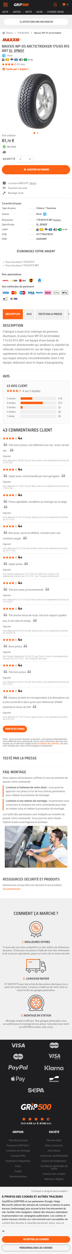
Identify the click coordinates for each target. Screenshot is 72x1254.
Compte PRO (18, 1155)
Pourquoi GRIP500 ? (18, 1145)
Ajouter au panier (38, 169)
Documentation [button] (11, 889)
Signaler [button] (7, 456)
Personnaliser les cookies (36, 1248)
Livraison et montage (18, 1150)
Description (13, 314)
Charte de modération (54, 1161)
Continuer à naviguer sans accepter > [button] (49, 1191)
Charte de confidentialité (54, 1155)
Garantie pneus (18, 1176)
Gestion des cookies (54, 1173)
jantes (17, 12)
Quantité (9, 159)
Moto (28, 12)
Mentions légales (54, 1179)
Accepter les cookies (36, 1239)
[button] (47, 576)
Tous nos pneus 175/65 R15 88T (22, 265)
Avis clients (54, 1150)
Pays (18, 1166)
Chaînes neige (55, 12)
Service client (54, 1140)
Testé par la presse (50, 314)
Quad (39, 12)
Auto (5, 12)
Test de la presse (18, 1140)
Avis (29, 314)
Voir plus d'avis (15, 729)
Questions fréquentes (18, 1161)
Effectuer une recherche (38, 22)
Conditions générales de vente (54, 1167)
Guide (18, 1171)
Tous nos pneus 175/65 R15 (19, 262)
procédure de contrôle (48, 743)
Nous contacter (54, 1145)
